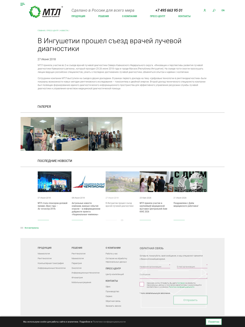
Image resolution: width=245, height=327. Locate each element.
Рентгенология (45, 258)
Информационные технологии (52, 268)
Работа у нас (112, 253)
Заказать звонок (113, 306)
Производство (112, 291)
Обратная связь (113, 301)
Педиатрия (77, 263)
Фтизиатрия (77, 277)
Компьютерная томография (51, 263)
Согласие (181, 283)
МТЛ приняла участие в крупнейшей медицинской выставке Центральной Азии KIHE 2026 (153, 207)
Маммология (44, 253)
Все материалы (32, 228)
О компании (129, 16)
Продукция (78, 16)
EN (223, 10)
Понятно (213, 321)
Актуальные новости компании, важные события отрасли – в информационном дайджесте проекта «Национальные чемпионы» (86, 209)
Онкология (77, 268)
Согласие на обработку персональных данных (116, 260)
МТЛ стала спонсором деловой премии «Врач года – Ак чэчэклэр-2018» (52, 206)
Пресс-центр (157, 16)
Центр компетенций (115, 274)
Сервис (109, 296)
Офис (108, 286)
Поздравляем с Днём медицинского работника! (186, 204)
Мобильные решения (81, 282)
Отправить (190, 300)
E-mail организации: (186, 267)
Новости (64, 31)
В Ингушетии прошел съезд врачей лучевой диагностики (119, 204)
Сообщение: (145, 274)
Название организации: (151, 267)
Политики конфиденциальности (181, 287)
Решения (103, 16)
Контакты (184, 16)
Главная (41, 31)
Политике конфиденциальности (109, 321)
